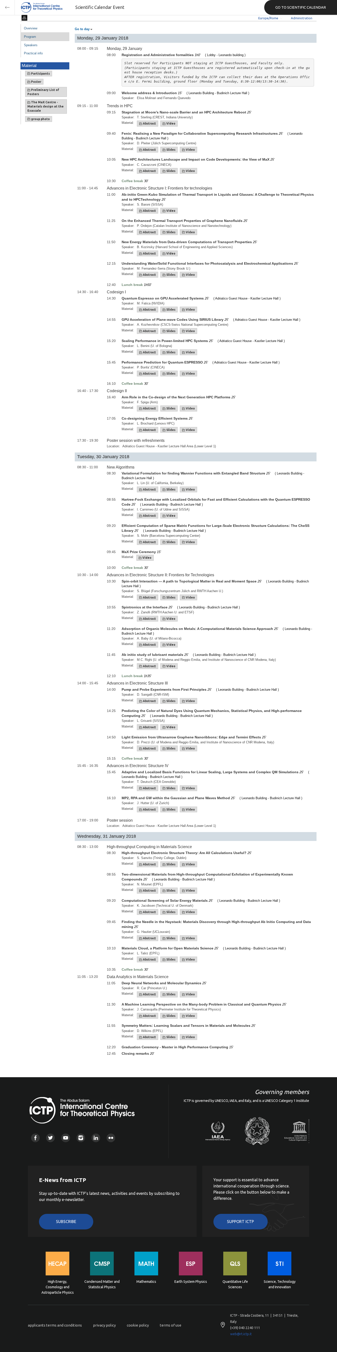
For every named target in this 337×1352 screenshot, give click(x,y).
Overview (30, 28)
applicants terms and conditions (55, 1325)
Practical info (33, 53)
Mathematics (146, 1282)
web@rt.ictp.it (241, 1334)
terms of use (170, 1325)
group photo (40, 119)
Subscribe (66, 1221)
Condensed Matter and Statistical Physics (102, 1284)
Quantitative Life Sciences (235, 1284)
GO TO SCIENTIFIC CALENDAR (300, 7)
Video (170, 123)
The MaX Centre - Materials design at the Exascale (45, 106)
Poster (35, 81)
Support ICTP (240, 1221)
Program (30, 37)
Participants (40, 73)
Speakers (30, 45)
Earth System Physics (190, 1282)
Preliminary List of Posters (43, 92)
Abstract (149, 123)
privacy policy (104, 1325)
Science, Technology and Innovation (280, 1284)
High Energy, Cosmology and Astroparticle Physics (57, 1287)
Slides (170, 149)
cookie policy (138, 1325)
